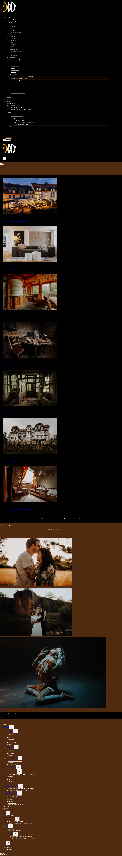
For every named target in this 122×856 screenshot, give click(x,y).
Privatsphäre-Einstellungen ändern (23, 120)
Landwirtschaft (15, 66)
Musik (12, 46)
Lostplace (13, 72)
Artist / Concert (15, 34)
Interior (13, 64)
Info (7, 826)
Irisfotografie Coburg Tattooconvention (25, 62)
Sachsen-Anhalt (21, 409)
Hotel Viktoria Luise (13, 317)
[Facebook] (6, 140)
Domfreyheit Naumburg (14, 269)
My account (11, 135)
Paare (12, 28)
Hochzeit (13, 30)
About (8, 99)
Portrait (13, 24)
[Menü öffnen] (4, 158)
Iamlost (13, 87)
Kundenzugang (12, 103)
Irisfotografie (12, 772)
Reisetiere (13, 85)
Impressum (14, 114)
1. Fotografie (9, 731)
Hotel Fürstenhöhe (12, 461)
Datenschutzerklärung (17, 116)
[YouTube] (8, 140)
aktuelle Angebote (12, 786)
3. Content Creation (12, 758)
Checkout (11, 133)
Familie (13, 26)
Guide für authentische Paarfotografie (21, 109)
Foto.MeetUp (14, 91)
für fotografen (10, 819)
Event (12, 42)
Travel (13, 68)
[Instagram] (4, 140)
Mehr (4, 813)
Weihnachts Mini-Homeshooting (19, 78)
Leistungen (6, 727)
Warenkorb (11, 130)
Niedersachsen (21, 313)
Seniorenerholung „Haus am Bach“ (18, 509)
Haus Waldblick (11, 365)
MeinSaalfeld (14, 89)
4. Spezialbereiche (11, 767)
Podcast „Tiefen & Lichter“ (18, 93)
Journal (9, 97)
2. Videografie (10, 747)
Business (13, 40)
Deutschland (14, 313)
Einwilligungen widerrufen (21, 124)
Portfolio (9, 95)
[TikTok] (10, 140)
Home (8, 17)
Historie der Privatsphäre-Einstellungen (24, 122)
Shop (9, 129)
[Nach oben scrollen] (1, 718)
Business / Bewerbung (16, 32)
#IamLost (7, 313)
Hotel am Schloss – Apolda (15, 221)
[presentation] (54, 196)
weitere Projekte (12, 793)
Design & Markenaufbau (17, 51)
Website (13, 53)
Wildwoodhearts (15, 83)
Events (13, 36)
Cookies (10, 834)
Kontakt (8, 138)
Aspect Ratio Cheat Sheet (17, 107)
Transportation (15, 70)
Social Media (14, 55)
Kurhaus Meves (11, 413)
